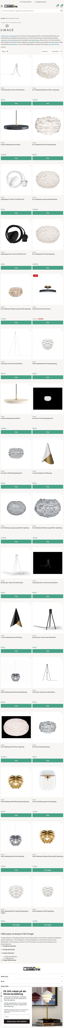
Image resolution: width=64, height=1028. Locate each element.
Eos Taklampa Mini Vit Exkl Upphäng (44, 144)
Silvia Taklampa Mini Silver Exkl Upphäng (14, 692)
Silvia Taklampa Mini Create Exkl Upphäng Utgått (14, 912)
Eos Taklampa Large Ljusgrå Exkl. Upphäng (15, 528)
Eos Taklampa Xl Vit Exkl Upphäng (43, 254)
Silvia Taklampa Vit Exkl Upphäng (43, 911)
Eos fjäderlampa (34, 40)
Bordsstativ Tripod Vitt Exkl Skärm (12, 582)
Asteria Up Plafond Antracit (41, 309)
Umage (2, 88)
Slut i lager (47, 870)
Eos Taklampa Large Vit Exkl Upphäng (44, 199)
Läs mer (3, 47)
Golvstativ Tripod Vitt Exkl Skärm (11, 363)
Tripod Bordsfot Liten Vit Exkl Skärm (12, 90)
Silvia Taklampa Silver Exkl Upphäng (12, 856)
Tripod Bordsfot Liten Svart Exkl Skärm (45, 582)
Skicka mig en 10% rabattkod (16, 1021)
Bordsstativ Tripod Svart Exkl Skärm (44, 637)
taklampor (4, 40)
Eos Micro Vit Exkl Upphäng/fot (42, 418)
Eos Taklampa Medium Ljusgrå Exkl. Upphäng (47, 528)
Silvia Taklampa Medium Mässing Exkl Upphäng (47, 856)
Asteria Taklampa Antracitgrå (10, 144)
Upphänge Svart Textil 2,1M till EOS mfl (13, 254)
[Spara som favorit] (30, 56)
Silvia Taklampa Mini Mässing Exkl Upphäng (15, 801)
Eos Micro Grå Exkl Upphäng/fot (11, 473)
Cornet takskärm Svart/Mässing (11, 637)
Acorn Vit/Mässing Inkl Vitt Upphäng (44, 801)
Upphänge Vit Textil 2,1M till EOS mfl (12, 199)
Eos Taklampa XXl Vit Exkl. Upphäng (12, 747)
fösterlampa (55, 42)
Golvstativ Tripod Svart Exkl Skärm (43, 692)
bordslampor (14, 40)
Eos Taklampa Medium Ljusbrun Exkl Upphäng (16, 309)
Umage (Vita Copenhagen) (9, 36)
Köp (16, 103)
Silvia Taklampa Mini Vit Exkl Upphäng (44, 363)
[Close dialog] (60, 989)
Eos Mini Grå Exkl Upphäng (41, 747)
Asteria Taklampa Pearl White (10, 418)
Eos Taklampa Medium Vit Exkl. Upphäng (45, 90)
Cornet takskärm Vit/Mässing (42, 473)
